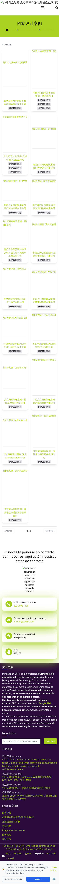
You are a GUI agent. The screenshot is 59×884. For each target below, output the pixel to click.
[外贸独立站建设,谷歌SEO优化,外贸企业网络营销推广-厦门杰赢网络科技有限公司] (29, 8)
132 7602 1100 (21, 605)
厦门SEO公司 (18, 845)
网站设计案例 (47, 29)
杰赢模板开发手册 (11, 821)
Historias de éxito (28, 29)
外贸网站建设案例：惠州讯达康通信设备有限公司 (15, 512)
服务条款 (6, 834)
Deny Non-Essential (13, 879)
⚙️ (54, 879)
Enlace (7, 845)
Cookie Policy (54, 868)
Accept (38, 879)
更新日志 (6, 825)
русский (51, 853)
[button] (42, 7)
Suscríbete (50, 741)
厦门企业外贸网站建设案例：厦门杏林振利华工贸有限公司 (15, 252)
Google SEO (45, 703)
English (18, 853)
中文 (8, 853)
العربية (11, 858)
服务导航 (6, 812)
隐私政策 (6, 839)
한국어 (28, 853)
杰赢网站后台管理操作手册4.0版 (18, 817)
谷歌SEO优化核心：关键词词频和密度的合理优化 (26, 787)
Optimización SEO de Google (38, 849)
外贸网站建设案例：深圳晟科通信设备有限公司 (44, 454)
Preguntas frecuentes (13, 830)
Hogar (12, 29)
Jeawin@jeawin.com (24, 621)
